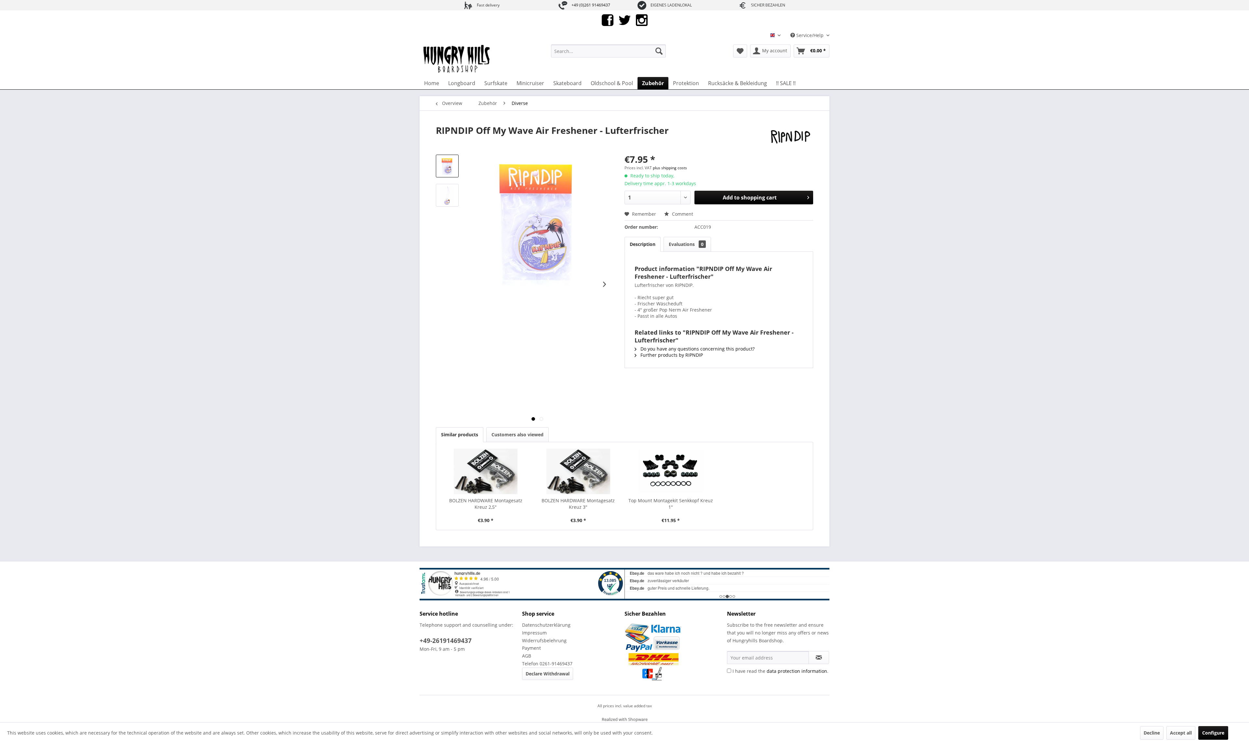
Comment (682, 214)
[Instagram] (641, 19)
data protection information (797, 671)
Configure (1213, 733)
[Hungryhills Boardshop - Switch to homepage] (457, 59)
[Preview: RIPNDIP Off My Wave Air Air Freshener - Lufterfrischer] (447, 166)
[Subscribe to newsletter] (819, 657)
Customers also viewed (517, 434)
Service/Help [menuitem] (810, 35)
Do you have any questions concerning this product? (697, 349)
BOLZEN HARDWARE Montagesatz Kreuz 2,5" (485, 503)
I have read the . (780, 671)
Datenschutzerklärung (546, 625)
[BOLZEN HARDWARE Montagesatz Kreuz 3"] (578, 471)
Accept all (1181, 733)
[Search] (659, 51)
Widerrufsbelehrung (544, 640)
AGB (526, 656)
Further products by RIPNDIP (671, 355)
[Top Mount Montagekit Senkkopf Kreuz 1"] (671, 471)
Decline (1152, 733)
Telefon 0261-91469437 (547, 663)
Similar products (459, 434)
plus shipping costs (670, 168)
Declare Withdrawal (548, 674)
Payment (531, 648)
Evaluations (686, 244)
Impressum (534, 633)
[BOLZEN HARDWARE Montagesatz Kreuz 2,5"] (486, 471)
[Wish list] (740, 51)
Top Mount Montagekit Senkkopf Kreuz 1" (670, 503)
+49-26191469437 (446, 640)
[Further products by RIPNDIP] (790, 136)
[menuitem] (608, 51)
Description (642, 244)
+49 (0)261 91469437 (590, 5)
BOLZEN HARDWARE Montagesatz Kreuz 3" (578, 503)
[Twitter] (625, 19)
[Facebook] (607, 19)
